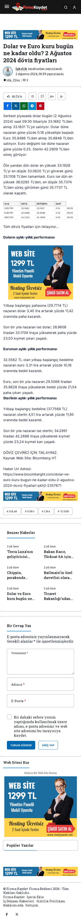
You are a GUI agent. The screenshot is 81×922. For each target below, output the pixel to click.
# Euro (29, 511)
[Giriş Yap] (74, 6)
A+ (52, 96)
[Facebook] (6, 914)
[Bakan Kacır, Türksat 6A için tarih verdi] (59, 550)
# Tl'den (63, 511)
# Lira (46, 511)
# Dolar (12, 511)
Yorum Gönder (21, 745)
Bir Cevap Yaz (19, 625)
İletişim (31, 905)
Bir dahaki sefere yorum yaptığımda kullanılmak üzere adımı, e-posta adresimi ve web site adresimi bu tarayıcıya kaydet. (40, 726)
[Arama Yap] (65, 6)
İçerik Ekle (35, 897)
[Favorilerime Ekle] (32, 96)
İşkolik (21, 69)
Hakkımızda (13, 905)
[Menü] (6, 6)
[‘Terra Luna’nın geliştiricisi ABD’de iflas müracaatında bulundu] (22, 550)
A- (61, 96)
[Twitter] (16, 914)
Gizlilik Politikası (51, 901)
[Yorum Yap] (42, 96)
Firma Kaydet (14, 897)
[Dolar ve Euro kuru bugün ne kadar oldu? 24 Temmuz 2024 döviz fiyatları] (22, 592)
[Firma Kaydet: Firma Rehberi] (29, 6)
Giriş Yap (48, 745)
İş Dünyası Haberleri (18, 901)
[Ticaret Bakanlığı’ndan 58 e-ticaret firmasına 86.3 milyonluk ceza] (59, 592)
